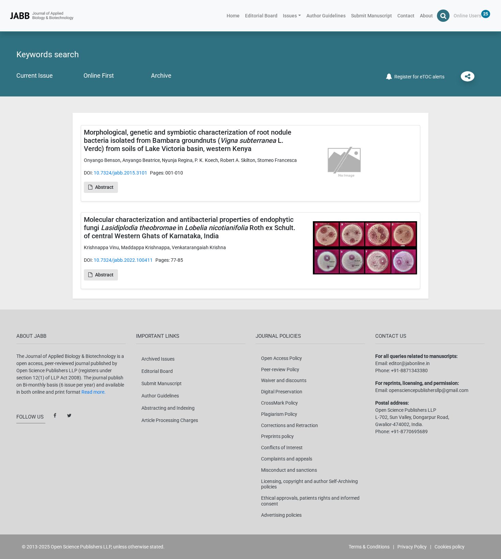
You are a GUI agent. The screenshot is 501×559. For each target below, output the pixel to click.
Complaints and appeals (286, 459)
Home (234, 15)
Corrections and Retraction (289, 425)
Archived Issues (157, 359)
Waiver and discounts (283, 380)
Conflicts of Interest (282, 447)
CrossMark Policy (279, 403)
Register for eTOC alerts (418, 76)
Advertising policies (281, 515)
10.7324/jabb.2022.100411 (123, 260)
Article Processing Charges (169, 420)
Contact (405, 15)
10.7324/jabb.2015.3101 (120, 173)
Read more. (93, 392)
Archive (161, 75)
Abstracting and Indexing (168, 408)
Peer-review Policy (280, 369)
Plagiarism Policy (279, 414)
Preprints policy (277, 436)
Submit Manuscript (371, 15)
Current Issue (34, 75)
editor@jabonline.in (409, 363)
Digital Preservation (281, 391)
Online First (99, 75)
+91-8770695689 (409, 431)
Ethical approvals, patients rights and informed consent (310, 501)
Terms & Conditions (369, 546)
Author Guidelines (326, 15)
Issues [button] (290, 15)
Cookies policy (450, 546)
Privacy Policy (412, 546)
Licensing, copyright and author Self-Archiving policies (309, 484)
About (426, 15)
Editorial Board (261, 15)
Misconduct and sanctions (289, 470)
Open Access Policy (281, 358)
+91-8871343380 (409, 370)
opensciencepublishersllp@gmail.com (428, 390)
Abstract (104, 187)
